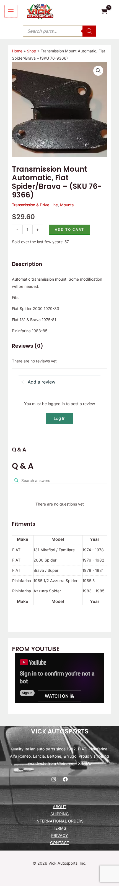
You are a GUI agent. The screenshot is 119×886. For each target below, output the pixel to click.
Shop (31, 51)
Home (17, 51)
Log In (60, 418)
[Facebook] (65, 779)
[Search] (89, 31)
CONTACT (59, 842)
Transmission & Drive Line (35, 204)
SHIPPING (59, 813)
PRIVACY (59, 835)
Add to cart (69, 229)
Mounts (67, 204)
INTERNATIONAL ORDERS (59, 821)
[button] (98, 71)
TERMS (59, 828)
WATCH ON (57, 696)
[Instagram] (53, 779)
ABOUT (59, 806)
